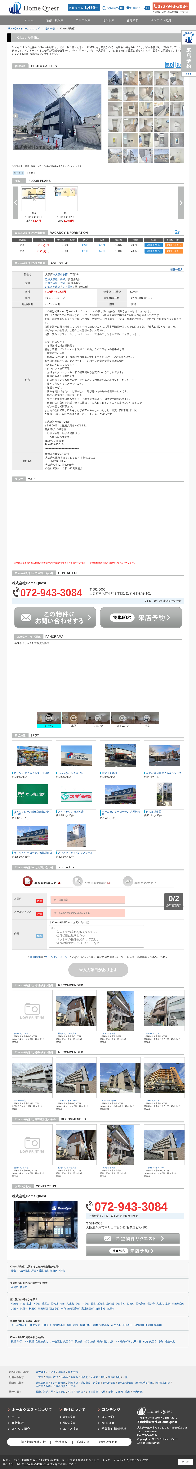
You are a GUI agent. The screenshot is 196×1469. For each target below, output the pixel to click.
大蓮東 (70, 1303)
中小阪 (85, 1303)
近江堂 (101, 1303)
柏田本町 (100, 1308)
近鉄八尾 (170, 1341)
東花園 (149, 1325)
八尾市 (14, 1287)
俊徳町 (130, 1303)
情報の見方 (176, 269)
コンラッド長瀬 (108, 1033)
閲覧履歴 (115, 8)
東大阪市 (58, 274)
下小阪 (36, 1303)
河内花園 (139, 1325)
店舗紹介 (83, 1442)
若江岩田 (127, 1325)
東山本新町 (114, 1377)
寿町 (62, 1303)
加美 (92, 1341)
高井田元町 (87, 1308)
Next (98, 115)
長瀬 (62, 279)
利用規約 (35, 957)
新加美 (78, 1341)
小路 (160, 1341)
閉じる (185, 1462)
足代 (167, 1303)
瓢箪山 (158, 1325)
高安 (110, 1391)
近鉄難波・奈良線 (90, 1382)
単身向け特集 (57, 1270)
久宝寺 (153, 1341)
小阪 (77, 1303)
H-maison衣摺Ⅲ (109, 1101)
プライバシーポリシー (57, 957)
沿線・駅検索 (55, 20)
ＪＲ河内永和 (18, 1325)
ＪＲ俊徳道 (33, 1325)
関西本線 (73, 1382)
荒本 (95, 1325)
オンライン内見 (161, 20)
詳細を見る (153, 245)
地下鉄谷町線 (162, 1382)
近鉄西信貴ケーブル (64, 1386)
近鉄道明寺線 (125, 1382)
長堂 (93, 1303)
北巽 (110, 1341)
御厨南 (110, 1308)
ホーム (29, 20)
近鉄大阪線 (51, 279)
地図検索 (108, 20)
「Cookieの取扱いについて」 (39, 1464)
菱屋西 (45, 1303)
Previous (15, 115)
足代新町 (141, 1303)
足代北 (54, 1303)
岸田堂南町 (178, 1303)
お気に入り (139, 8)
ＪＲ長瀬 (68, 286)
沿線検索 (69, 1423)
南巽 (86, 1341)
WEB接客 (108, 1423)
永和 (63, 1308)
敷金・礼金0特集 (20, 1270)
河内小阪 (104, 1325)
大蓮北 (160, 1303)
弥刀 (62, 283)
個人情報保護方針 (33, 1442)
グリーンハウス (152, 1033)
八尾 (102, 1391)
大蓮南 (14, 1308)
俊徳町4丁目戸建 (21, 1033)
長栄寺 (151, 1303)
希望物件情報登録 (113, 1429)
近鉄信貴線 (109, 1382)
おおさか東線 (52, 286)
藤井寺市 (73, 1371)
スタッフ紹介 (20, 1429)
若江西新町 (73, 1308)
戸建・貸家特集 (40, 1270)
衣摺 (65, 274)
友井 (28, 1303)
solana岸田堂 (20, 1101)
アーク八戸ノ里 (152, 1101)
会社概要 (132, 20)
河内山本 (81, 1391)
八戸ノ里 (116, 1325)
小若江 (14, 1303)
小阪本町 (120, 1303)
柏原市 (23, 1287)
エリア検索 (83, 20)
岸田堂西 (43, 1308)
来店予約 (107, 1417)
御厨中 (23, 1308)
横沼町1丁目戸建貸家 (67, 1033)
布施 (75, 1325)
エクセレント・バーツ (67, 1101)
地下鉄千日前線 (144, 1382)
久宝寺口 (68, 1341)
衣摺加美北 (59, 1325)
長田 (69, 1325)
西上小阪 (54, 1308)
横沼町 (32, 1308)
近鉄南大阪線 (43, 1386)
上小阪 (110, 1303)
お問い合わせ (174, 245)
